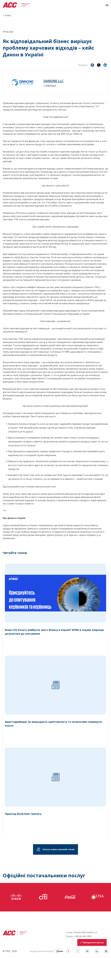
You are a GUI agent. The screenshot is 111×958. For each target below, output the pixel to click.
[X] (98, 65)
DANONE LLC (53, 80)
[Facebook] (92, 65)
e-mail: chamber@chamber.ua (81, 932)
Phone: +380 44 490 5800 (78, 936)
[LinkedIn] (105, 65)
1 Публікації (49, 85)
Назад (8, 15)
